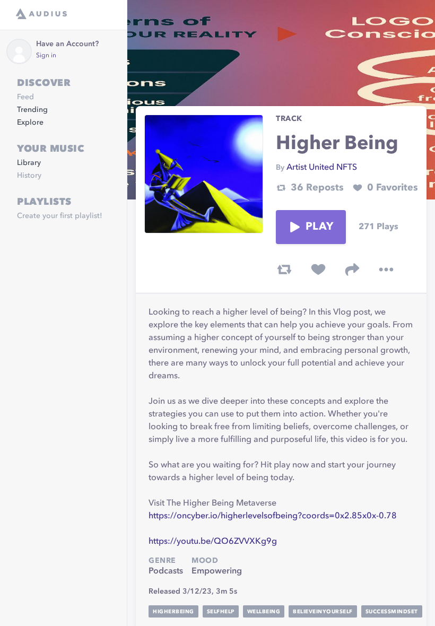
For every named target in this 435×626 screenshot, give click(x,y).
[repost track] (284, 269)
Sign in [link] (46, 56)
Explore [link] (30, 122)
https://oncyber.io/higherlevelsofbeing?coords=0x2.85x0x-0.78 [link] (273, 516)
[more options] (386, 269)
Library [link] (29, 163)
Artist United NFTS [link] (321, 167)
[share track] (352, 269)
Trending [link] (32, 110)
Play (319, 227)
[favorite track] (318, 269)
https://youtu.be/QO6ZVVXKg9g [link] (213, 541)
